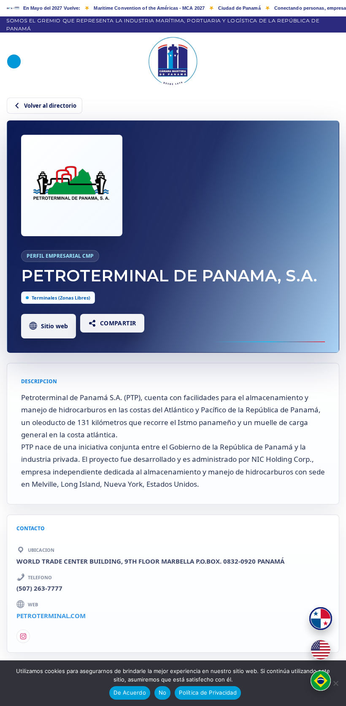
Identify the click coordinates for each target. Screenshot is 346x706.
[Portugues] (321, 681)
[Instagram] (23, 636)
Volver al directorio (50, 105)
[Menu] (14, 61)
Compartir (118, 323)
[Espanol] (321, 618)
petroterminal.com (51, 615)
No (163, 692)
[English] (321, 650)
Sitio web (54, 326)
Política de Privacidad (208, 692)
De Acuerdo (130, 692)
